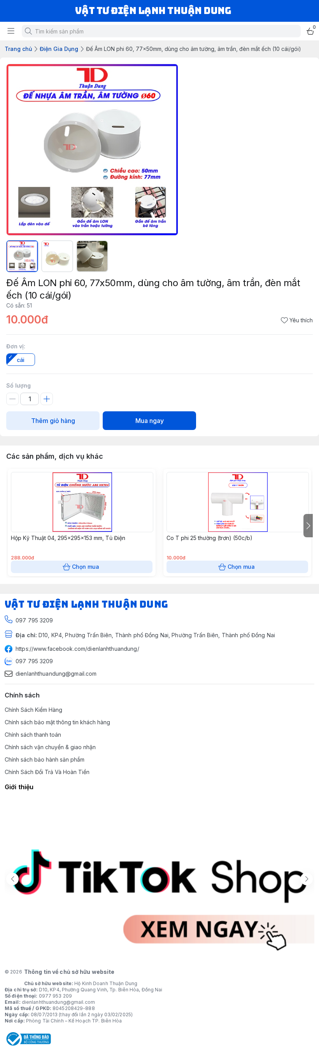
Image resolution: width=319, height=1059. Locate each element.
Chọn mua (85, 566)
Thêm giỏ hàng (53, 421)
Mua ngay (149, 421)
